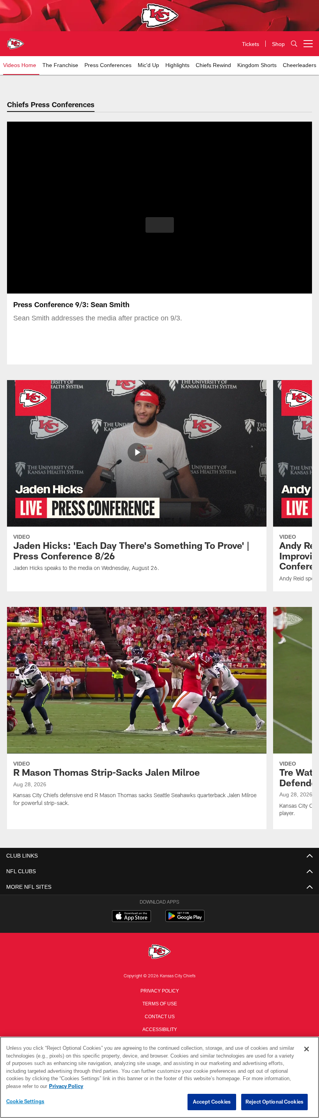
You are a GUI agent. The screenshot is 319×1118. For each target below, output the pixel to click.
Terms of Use (159, 1003)
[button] (160, 225)
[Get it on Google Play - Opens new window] (185, 919)
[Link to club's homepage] (15, 40)
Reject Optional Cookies (274, 1102)
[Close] (306, 1049)
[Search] (294, 44)
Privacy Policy (159, 990)
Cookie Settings (25, 1102)
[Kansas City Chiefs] (159, 952)
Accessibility (159, 1028)
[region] (159, 1077)
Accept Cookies (212, 1102)
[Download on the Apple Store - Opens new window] (131, 916)
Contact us (159, 1016)
